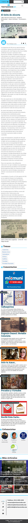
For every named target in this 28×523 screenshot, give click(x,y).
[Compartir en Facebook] (21, 43)
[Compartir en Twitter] (23, 43)
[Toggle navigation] (22, 5)
